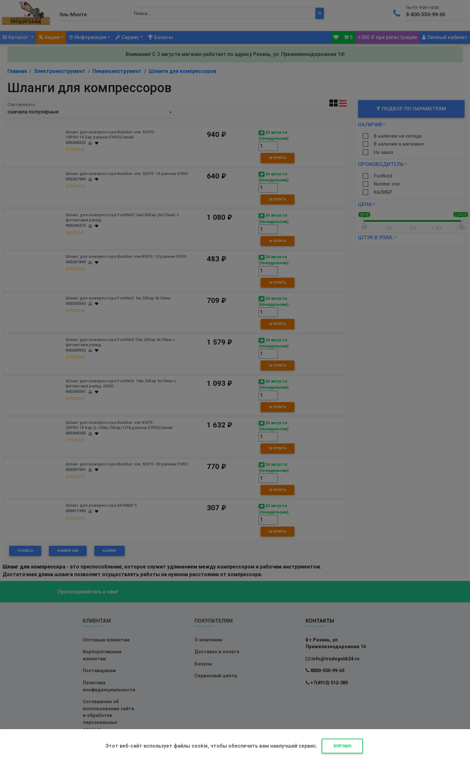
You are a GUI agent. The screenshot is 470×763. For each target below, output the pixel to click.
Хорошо (342, 745)
